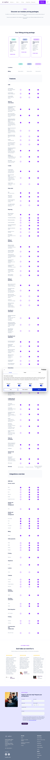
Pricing (22, 745)
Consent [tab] (10, 372)
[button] (12, 2)
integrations (39, 743)
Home (22, 737)
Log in (47, 2)
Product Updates (40, 747)
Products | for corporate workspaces (25, 743)
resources (39, 741)
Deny (11, 389)
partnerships (39, 755)
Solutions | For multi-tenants (24, 740)
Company (38, 753)
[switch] (19, 385)
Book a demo (39, 737)
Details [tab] (25, 372)
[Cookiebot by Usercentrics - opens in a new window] (42, 369)
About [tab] (40, 372)
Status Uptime (39, 745)
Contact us (7, 751)
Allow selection (25, 389)
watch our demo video (41, 739)
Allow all (39, 389)
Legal (38, 757)
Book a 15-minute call (42, 2)
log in (38, 749)
